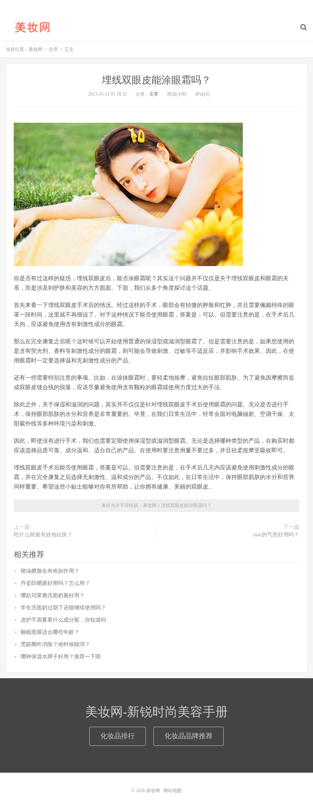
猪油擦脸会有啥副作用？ (50, 571)
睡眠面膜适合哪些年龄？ (50, 632)
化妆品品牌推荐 (189, 736)
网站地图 (172, 790)
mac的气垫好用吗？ (276, 535)
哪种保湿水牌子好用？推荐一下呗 (61, 656)
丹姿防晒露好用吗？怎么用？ (55, 583)
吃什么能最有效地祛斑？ (43, 535)
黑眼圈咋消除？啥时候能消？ (55, 644)
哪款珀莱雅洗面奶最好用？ (53, 595)
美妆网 (32, 27)
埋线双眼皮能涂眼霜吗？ (156, 80)
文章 (153, 94)
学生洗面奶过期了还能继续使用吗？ (63, 608)
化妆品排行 (117, 736)
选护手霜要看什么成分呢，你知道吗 (63, 620)
